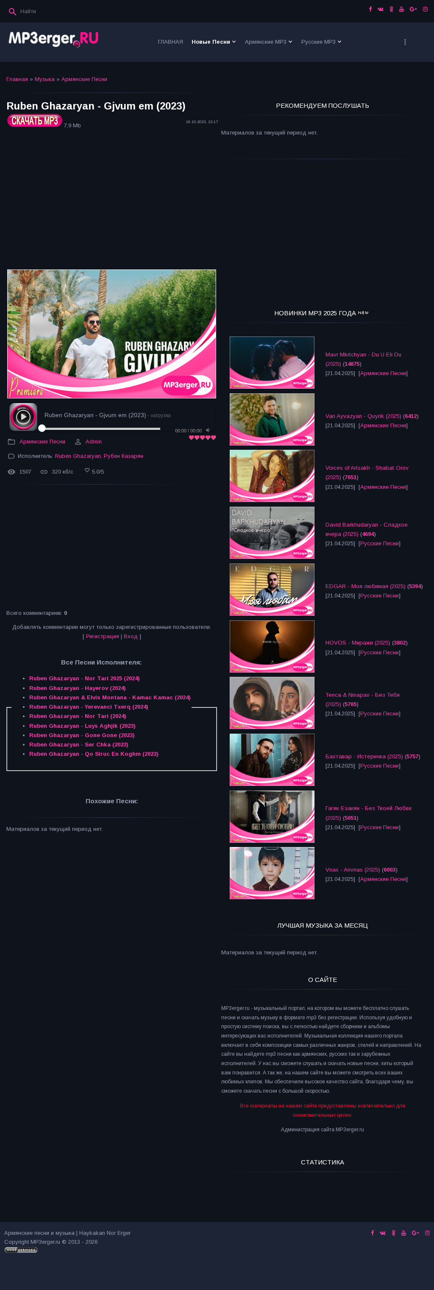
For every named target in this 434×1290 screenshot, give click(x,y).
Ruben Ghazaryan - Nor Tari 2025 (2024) (84, 678)
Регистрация (102, 636)
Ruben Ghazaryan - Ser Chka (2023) (78, 744)
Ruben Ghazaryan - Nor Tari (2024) (77, 716)
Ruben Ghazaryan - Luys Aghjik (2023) (82, 726)
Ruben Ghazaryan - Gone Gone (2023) (82, 735)
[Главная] (53, 42)
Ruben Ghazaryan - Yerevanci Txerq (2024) (88, 707)
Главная (17, 79)
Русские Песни (379, 543)
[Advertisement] (111, 200)
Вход (131, 636)
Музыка (45, 79)
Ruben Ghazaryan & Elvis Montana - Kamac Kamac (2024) (110, 697)
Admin (94, 441)
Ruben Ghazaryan (78, 456)
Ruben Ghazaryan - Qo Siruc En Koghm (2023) (94, 754)
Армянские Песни (84, 79)
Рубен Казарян (123, 456)
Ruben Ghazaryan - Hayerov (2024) (77, 688)
